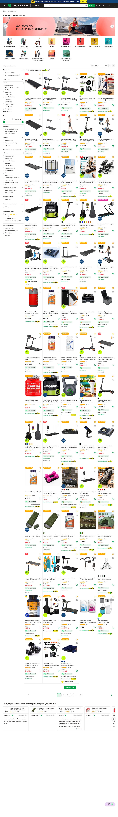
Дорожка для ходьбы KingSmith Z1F (85, 268)
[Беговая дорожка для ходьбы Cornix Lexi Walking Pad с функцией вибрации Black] (106, 343)
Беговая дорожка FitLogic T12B (32, 358)
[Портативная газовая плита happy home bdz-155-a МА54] (69, 432)
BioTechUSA (10, 97)
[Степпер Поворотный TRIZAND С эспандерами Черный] (106, 167)
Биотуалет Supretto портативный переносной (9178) (105, 313)
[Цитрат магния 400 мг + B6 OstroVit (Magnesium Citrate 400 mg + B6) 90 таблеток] (69, 343)
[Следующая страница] (111, 695)
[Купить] (40, 105)
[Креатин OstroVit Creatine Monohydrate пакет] (69, 167)
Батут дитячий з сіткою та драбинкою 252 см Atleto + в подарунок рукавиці (51, 182)
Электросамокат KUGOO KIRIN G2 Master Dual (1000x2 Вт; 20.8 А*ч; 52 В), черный (105, 401)
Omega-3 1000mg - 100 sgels (33, 491)
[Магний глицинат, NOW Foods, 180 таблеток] (69, 521)
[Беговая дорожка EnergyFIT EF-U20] (106, 210)
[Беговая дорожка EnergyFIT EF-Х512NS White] (106, 253)
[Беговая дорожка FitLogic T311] (69, 564)
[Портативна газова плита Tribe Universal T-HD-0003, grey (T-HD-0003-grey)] (51, 253)
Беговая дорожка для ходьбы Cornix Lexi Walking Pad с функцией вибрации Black (106, 358)
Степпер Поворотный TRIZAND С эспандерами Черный (105, 182)
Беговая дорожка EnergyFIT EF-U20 (106, 225)
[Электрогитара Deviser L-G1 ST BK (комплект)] (51, 606)
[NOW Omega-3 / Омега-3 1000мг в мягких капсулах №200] (51, 298)
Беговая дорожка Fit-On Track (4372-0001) (50, 99)
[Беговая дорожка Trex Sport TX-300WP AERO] (51, 432)
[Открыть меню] (4, 5)
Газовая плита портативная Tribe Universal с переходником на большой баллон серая (105, 447)
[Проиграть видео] (41, 135)
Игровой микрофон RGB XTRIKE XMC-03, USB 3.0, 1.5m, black (87, 447)
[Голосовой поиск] (86, 5)
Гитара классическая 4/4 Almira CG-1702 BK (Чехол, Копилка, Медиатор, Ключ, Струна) (87, 225)
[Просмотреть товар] (80, 96)
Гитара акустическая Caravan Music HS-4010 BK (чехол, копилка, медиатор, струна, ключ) (33, 447)
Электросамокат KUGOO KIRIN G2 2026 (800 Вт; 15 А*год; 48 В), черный (87, 140)
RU (97, 5)
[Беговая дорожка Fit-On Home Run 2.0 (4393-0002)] (69, 84)
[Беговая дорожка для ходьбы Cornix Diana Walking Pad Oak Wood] (33, 564)
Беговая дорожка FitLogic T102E (32, 182)
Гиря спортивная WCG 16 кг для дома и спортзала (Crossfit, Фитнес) (69, 401)
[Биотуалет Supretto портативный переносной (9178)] (106, 298)
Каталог (37, 5)
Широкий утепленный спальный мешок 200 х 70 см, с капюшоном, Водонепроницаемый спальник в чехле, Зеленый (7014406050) (32, 536)
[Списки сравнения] (108, 5)
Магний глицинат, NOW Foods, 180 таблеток (68, 536)
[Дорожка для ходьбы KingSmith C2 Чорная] (33, 210)
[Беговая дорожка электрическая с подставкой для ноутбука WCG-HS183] (51, 125)
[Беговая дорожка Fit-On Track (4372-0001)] (51, 84)
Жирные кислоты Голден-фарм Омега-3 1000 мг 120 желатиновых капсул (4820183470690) (32, 621)
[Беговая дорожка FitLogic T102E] (33, 167)
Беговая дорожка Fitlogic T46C (68, 621)
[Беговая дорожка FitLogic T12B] (33, 343)
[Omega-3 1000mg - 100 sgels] (33, 477)
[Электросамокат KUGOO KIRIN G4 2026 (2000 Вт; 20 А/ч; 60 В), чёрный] (69, 210)
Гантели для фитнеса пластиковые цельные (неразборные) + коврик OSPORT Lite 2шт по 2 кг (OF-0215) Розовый (50, 492)
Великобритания (11, 182)
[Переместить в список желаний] (40, 74)
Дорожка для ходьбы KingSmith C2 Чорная (31, 225)
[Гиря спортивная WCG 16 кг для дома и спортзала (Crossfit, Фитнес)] (69, 386)
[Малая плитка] (113, 65)
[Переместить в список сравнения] (40, 78)
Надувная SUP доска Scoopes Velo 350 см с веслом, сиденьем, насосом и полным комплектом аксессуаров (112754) (51, 579)
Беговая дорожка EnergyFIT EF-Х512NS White (106, 268)
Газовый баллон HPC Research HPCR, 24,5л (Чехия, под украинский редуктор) (32, 313)
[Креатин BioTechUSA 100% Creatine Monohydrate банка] (51, 210)
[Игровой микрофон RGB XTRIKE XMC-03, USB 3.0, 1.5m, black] (88, 432)
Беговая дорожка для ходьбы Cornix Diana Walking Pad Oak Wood (33, 579)
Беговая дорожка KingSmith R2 (69, 268)
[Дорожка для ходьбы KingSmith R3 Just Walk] (33, 125)
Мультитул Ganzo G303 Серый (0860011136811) (104, 579)
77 (80, 695)
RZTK (7, 89)
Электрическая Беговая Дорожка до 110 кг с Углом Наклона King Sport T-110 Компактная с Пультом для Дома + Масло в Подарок (69, 313)
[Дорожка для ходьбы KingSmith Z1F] (88, 253)
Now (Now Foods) (11, 87)
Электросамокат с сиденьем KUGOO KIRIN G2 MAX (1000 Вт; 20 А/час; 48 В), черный (88, 358)
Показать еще (7, 111)
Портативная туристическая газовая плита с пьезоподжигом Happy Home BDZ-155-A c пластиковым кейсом (88, 313)
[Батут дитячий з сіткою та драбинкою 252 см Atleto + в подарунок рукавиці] (51, 167)
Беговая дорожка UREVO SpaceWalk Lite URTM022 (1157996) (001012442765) (68, 140)
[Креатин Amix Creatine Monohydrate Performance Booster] (33, 386)
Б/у (7, 235)
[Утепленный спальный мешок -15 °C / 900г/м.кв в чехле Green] (51, 521)
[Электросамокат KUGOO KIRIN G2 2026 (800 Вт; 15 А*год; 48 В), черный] (88, 125)
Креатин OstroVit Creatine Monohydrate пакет (68, 182)
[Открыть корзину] (113, 5)
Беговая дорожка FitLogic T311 (68, 579)
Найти (91, 5)
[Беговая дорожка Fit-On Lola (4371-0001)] (33, 84)
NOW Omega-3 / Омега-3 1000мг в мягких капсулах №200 (50, 313)
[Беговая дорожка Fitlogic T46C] (69, 606)
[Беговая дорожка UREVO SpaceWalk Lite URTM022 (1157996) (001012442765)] (69, 125)
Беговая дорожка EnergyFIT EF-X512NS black (106, 140)
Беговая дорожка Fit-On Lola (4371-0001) (33, 99)
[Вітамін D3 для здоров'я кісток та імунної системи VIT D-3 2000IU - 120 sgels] (51, 343)
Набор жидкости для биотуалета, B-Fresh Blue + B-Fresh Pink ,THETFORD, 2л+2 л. (87, 621)
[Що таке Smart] (49, 70)
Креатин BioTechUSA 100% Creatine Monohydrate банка (51, 225)
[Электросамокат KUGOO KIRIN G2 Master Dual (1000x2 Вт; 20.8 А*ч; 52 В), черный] (106, 386)
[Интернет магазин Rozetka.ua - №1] (18, 5)
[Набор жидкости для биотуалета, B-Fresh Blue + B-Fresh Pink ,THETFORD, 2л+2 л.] (88, 606)
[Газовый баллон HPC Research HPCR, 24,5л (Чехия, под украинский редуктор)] (33, 298)
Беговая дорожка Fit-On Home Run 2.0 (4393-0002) (69, 99)
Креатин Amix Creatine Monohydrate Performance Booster (32, 401)
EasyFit (8, 101)
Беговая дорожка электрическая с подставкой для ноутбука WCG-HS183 (51, 140)
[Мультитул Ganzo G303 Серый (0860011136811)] (106, 564)
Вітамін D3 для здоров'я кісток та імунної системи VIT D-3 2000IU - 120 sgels (51, 358)
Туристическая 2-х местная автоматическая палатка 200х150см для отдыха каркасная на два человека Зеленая (105, 536)
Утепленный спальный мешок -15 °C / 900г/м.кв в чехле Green (51, 536)
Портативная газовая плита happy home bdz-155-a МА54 (69, 447)
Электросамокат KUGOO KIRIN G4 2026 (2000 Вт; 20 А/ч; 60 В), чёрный (69, 225)
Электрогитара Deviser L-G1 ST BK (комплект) (51, 621)
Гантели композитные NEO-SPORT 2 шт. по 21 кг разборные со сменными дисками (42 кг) (33, 664)
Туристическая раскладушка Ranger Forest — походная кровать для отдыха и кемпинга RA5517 (88, 536)
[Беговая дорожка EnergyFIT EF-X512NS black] (106, 125)
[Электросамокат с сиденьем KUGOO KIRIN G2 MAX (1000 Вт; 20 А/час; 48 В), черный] (88, 343)
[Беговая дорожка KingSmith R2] (69, 253)
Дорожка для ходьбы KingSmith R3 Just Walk (31, 140)
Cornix (8, 92)
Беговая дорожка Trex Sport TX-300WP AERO (51, 447)
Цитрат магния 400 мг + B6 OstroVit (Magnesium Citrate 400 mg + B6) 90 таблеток (69, 358)
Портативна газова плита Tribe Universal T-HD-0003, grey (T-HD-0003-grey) (50, 268)
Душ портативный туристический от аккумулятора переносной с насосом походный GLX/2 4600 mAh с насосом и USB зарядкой (106, 621)
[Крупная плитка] (110, 65)
